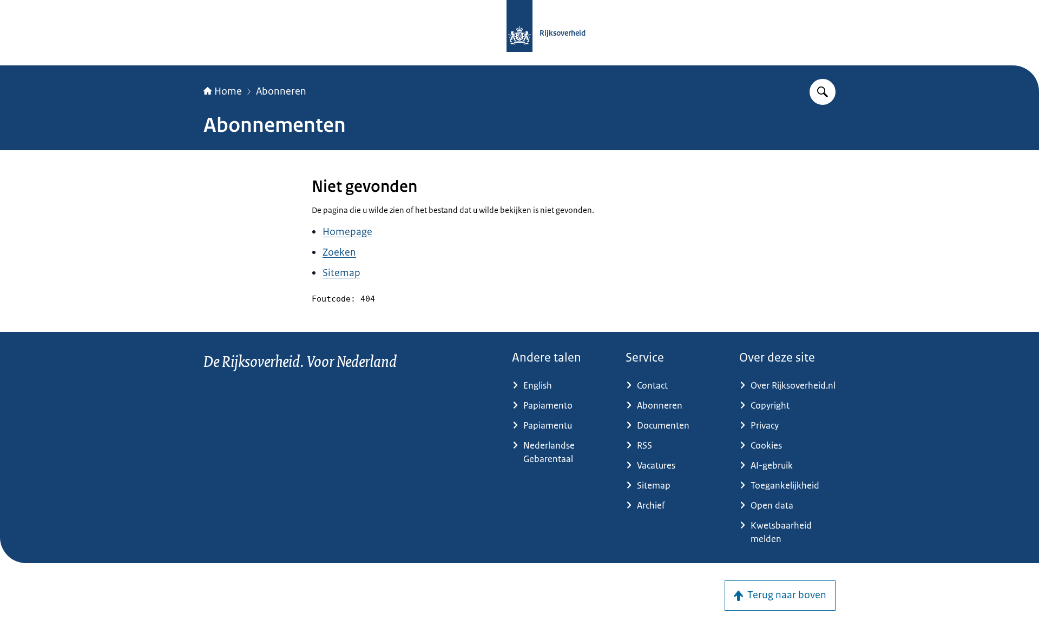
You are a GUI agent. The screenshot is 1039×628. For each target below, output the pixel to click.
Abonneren (281, 91)
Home (228, 91)
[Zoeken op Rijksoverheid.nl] (823, 92)
